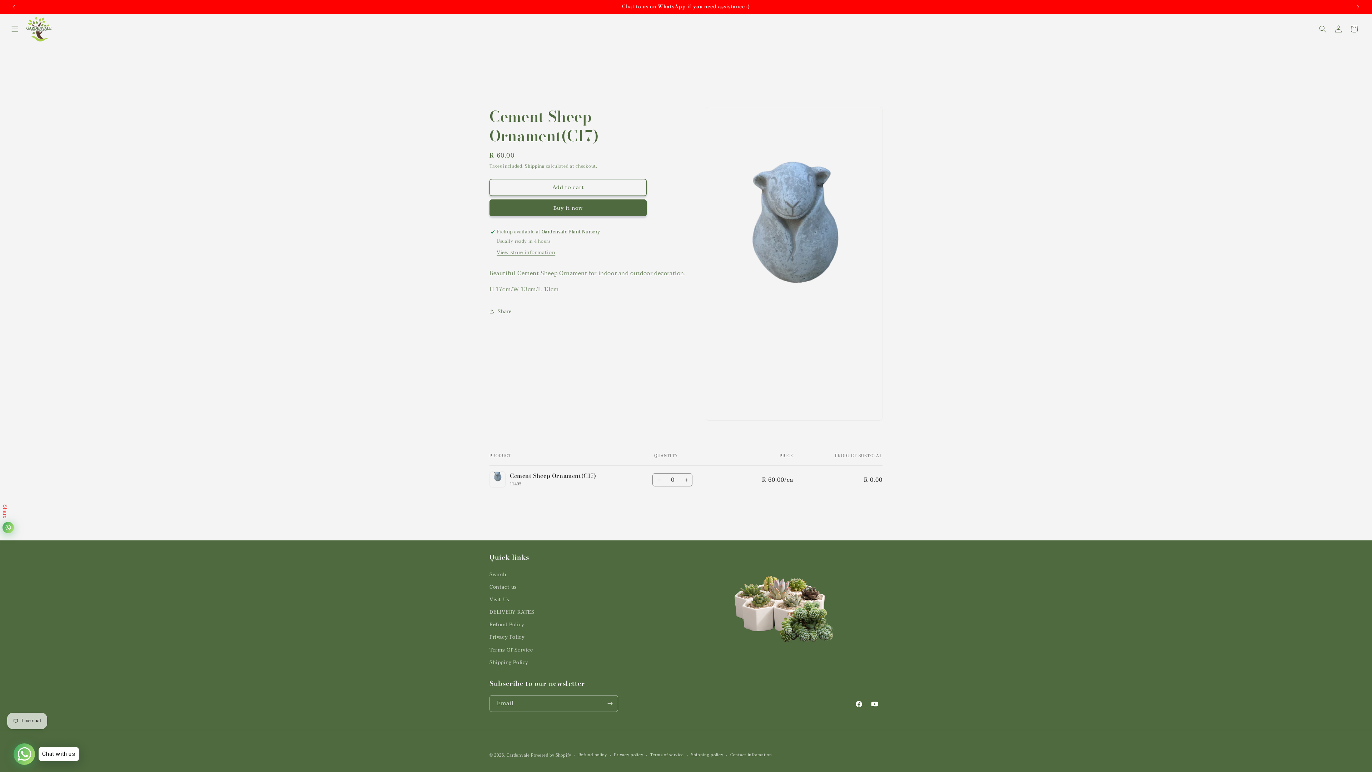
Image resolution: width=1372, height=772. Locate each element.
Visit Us (499, 599)
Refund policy (592, 755)
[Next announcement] (1358, 7)
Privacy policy (628, 755)
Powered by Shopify (551, 755)
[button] (15, 29)
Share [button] (505, 311)
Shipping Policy (508, 662)
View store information (526, 252)
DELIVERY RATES (511, 612)
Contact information (751, 755)
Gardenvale (518, 755)
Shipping (535, 166)
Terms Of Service (511, 650)
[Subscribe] (610, 703)
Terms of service (667, 755)
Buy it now (568, 208)
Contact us (503, 587)
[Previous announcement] (14, 7)
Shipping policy (707, 755)
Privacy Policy (507, 637)
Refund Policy (507, 624)
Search (498, 574)
